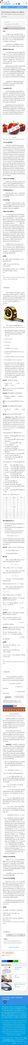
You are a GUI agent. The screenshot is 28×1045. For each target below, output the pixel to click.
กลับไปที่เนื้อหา (6, 287)
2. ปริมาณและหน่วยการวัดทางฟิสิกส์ (11, 24)
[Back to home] (6, 3)
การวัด (15, 976)
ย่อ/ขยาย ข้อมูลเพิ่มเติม (14, 947)
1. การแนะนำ (6, 22)
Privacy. (12, 1039)
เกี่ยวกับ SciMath (6, 997)
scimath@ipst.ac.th (8, 1041)
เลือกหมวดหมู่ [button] (20, 7)
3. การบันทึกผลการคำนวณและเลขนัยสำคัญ (12, 26)
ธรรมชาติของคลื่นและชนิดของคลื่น (19, 985)
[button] (26, 3)
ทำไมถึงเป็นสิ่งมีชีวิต (18, 967)
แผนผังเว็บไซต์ (19, 997)
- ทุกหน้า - (6, 28)
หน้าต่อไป (21, 934)
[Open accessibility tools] (25, 1042)
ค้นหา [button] (7, 7)
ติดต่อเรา (13, 997)
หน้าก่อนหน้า (10, 934)
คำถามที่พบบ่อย (5, 999)
